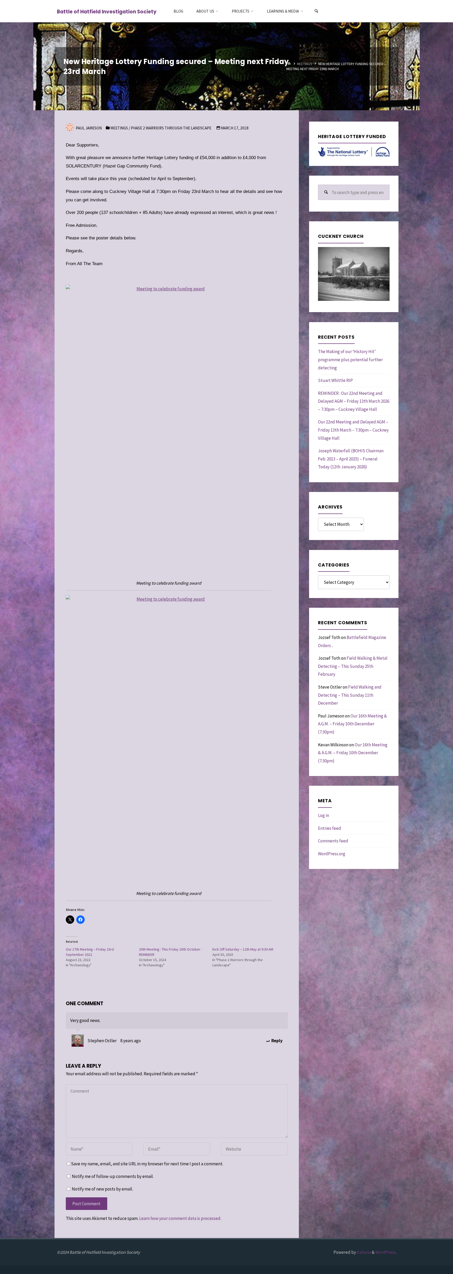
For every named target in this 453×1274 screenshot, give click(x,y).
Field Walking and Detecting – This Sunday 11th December (349, 695)
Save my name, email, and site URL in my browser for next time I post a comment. (147, 1164)
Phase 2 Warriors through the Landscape (171, 127)
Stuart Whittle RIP (335, 380)
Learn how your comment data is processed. (180, 1218)
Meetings (304, 64)
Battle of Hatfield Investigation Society (107, 11)
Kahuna (363, 1252)
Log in (323, 815)
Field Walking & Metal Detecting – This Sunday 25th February (352, 666)
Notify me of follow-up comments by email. (113, 1176)
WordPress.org (331, 854)
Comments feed (333, 841)
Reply (276, 1041)
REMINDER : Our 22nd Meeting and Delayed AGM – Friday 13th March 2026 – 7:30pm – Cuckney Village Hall (353, 401)
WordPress (385, 1252)
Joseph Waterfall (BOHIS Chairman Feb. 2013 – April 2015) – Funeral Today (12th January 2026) (351, 459)
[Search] (316, 11)
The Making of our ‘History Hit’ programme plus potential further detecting (350, 359)
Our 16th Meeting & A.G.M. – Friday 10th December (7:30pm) (352, 724)
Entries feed (329, 828)
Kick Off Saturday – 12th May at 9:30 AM (242, 949)
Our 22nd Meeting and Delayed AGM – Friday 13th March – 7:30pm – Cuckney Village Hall (353, 430)
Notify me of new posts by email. (102, 1189)
